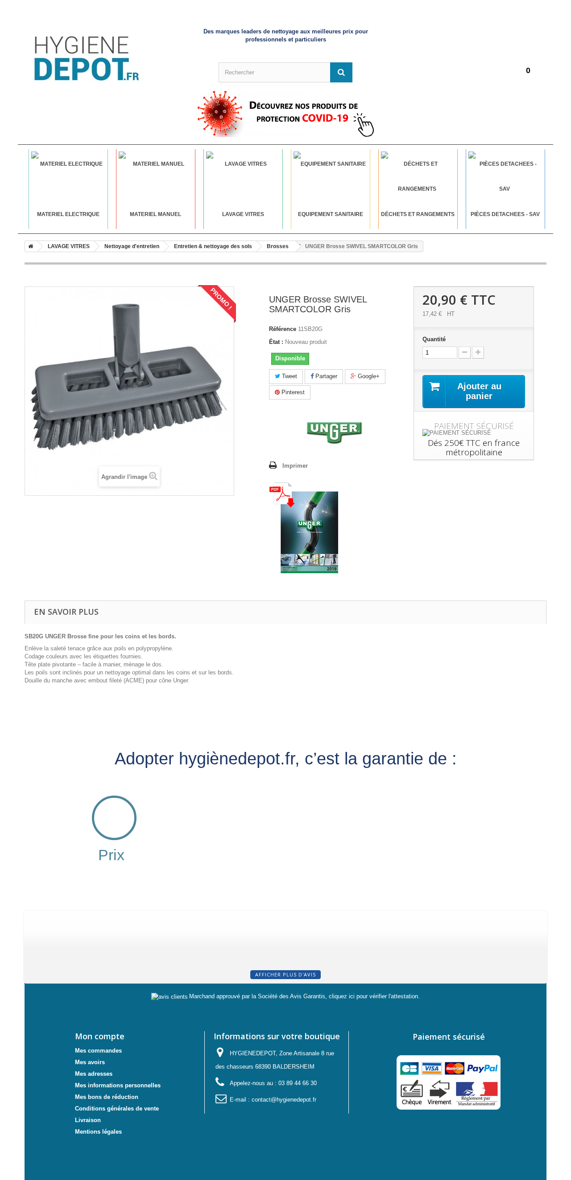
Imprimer (295, 465)
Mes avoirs (90, 1062)
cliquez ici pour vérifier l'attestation (373, 996)
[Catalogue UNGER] (303, 527)
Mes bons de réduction (106, 1097)
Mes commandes (98, 1050)
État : (276, 342)
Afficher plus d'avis (285, 974)
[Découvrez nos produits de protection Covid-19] (285, 113)
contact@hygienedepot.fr (284, 1099)
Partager (325, 376)
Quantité (434, 339)
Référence (282, 329)
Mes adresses (93, 1073)
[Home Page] (29, 246)
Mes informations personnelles (118, 1085)
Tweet (288, 376)
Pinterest (292, 392)
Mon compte (99, 1036)
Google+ (368, 376)
